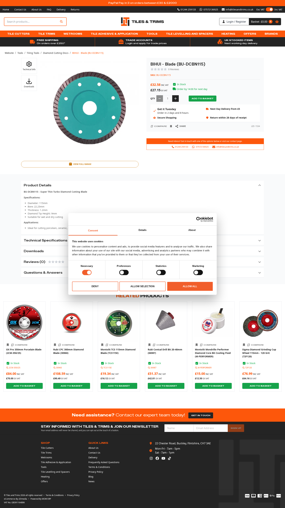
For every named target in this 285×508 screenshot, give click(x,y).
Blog (90, 476)
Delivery (61, 9)
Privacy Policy (95, 471)
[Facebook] (157, 458)
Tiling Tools (33, 52)
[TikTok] (169, 458)
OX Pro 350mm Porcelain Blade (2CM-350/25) (23, 351)
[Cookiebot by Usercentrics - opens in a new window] (198, 219)
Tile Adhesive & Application (56, 462)
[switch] (124, 272)
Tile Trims (46, 452)
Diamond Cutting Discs (55, 52)
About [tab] (192, 230)
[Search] (61, 22)
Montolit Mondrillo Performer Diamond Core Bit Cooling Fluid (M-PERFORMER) (213, 353)
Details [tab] (143, 230)
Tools (20, 52)
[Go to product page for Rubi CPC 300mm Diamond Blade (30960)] (72, 322)
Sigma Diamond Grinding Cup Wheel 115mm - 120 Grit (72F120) (259, 353)
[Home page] (142, 22)
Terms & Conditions (99, 467)
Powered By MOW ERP (41, 498)
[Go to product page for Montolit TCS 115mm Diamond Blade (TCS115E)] (119, 322)
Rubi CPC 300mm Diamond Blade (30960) (68, 351)
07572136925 (211, 9)
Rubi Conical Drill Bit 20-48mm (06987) (165, 351)
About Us (37, 9)
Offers (44, 481)
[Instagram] (151, 458)
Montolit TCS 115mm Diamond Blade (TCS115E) (118, 351)
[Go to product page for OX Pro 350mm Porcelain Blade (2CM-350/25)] (24, 322)
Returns (75, 9)
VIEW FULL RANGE (82, 164)
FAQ (49, 9)
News (91, 481)
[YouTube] (163, 458)
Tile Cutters (47, 447)
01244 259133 (188, 9)
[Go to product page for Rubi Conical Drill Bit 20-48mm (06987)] (166, 322)
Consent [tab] (93, 230)
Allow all (190, 286)
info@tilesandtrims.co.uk (239, 9)
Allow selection (142, 286)
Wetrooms (46, 457)
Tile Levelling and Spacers (55, 471)
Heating (45, 476)
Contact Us (20, 9)
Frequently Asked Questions (103, 462)
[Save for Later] (171, 126)
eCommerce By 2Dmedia (15, 498)
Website (9, 52)
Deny (95, 286)
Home (6, 9)
